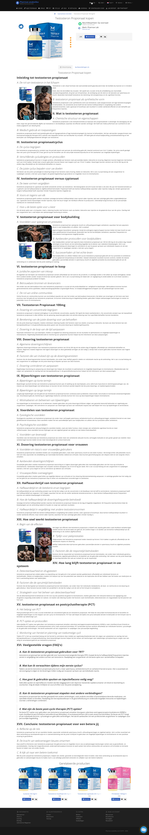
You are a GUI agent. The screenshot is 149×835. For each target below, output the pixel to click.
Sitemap (48, 819)
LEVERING (83, 8)
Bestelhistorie (110, 817)
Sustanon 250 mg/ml (30, 794)
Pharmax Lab (86, 29)
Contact (48, 814)
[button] (92, 3)
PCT (49, 8)
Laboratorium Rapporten (24, 823)
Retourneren (50, 817)
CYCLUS (57, 8)
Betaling (19, 821)
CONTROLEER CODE (97, 8)
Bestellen (90, 37)
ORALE (42, 8)
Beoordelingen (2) (83, 67)
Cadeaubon (79, 817)
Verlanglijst (109, 819)
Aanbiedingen (80, 821)
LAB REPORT (111, 8)
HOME (20, 8)
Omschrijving (66, 67)
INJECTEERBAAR (31, 8)
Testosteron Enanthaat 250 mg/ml (59, 794)
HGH (64, 8)
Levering (19, 819)
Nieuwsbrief (109, 821)
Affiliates (78, 819)
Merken (78, 814)
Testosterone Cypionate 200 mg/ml (89, 794)
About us (19, 817)
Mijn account (109, 814)
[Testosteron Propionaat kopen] (45, 42)
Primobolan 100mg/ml (119, 794)
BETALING (73, 8)
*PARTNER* (123, 8)
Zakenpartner (20, 814)
